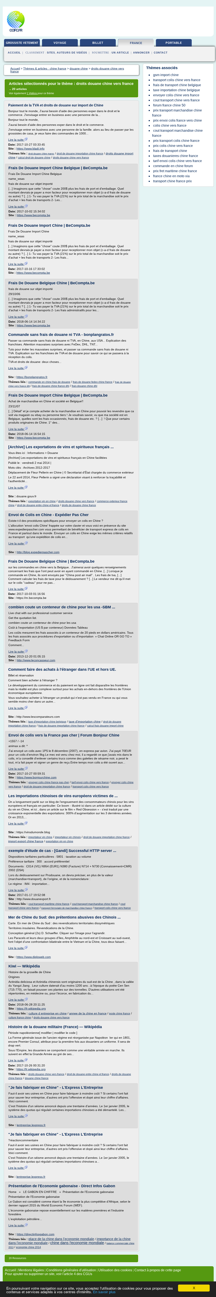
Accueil (14, 52)
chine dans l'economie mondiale (77, 1243)
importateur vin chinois (68, 837)
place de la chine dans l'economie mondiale (61, 1239)
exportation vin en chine (42, 501)
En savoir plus (104, 1292)
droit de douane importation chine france (80, 153)
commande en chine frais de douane (49, 382)
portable (174, 42)
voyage (60, 42)
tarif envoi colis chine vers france (90, 782)
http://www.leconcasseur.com (36, 660)
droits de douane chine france (79, 505)
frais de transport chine (170, 151)
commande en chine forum (173, 166)
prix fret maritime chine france (175, 171)
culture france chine (19, 1017)
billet (97, 42)
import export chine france (25, 841)
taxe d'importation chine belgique (47, 721)
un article (120, 52)
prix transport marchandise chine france (177, 113)
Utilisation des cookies (115, 1270)
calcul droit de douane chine (34, 157)
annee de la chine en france (88, 1013)
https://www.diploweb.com (33, 957)
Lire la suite (16, 139)
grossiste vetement (22, 42)
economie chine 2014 (28, 1247)
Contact (160, 52)
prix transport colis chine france (176, 140)
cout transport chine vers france (176, 100)
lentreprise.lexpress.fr (31, 1125)
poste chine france (119, 1013)
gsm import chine (166, 75)
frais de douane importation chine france (61, 725)
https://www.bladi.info (30, 148)
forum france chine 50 (169, 105)
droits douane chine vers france (71, 157)
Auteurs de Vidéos (72, 52)
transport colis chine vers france (91, 786)
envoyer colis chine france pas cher (48, 782)
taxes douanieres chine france (175, 156)
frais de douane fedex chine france (92, 382)
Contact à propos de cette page (157, 1270)
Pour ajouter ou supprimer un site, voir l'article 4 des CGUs (48, 1274)
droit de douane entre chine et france (38, 505)
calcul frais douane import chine (105, 725)
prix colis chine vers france (173, 146)
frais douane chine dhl (84, 386)
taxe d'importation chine (85, 721)
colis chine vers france (169, 125)
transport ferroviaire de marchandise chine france (66, 908)
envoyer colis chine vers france (176, 95)
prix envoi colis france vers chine (177, 120)
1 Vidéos (32, 93)
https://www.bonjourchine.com (37, 777)
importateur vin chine (40, 837)
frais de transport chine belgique (177, 85)
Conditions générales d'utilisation (71, 1270)
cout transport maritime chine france (48, 904)
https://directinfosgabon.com (35, 1234)
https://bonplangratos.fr (31, 377)
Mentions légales (31, 1270)
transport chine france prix (172, 181)
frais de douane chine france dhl (50, 386)
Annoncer (141, 52)
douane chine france (37, 1078)
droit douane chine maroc (41, 153)
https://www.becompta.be (33, 215)
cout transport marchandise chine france (95, 904)
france (136, 43)
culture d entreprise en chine (47, 1013)
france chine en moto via (171, 176)
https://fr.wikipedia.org (31, 1008)
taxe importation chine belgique (176, 90)
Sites (51, 52)
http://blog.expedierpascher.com (38, 552)
